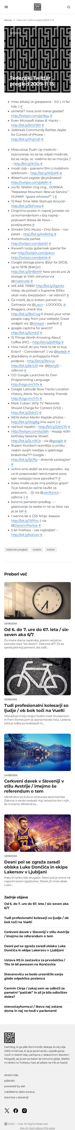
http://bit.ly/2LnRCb (26, 441)
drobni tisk (11, 1075)
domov (8, 20)
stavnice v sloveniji (16, 1097)
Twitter (51, 549)
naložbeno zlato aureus (19, 1091)
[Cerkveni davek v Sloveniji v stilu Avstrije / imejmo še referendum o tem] (37, 752)
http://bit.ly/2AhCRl (52, 427)
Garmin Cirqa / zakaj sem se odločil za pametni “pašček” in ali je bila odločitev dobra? (35, 992)
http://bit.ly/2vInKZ (25, 333)
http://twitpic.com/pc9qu (30, 116)
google (57, 441)
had (33, 1062)
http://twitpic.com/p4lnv (36, 253)
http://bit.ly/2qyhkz (50, 286)
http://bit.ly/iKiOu (27, 164)
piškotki (9, 1080)
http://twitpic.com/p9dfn (29, 182)
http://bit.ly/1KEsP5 (44, 173)
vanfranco (51, 492)
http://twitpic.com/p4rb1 (29, 243)
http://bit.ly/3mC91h (26, 125)
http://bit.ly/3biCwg (25, 314)
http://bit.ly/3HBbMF (26, 272)
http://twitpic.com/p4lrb (29, 258)
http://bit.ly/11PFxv (25, 521)
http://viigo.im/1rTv (25, 399)
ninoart (38, 323)
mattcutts (22, 281)
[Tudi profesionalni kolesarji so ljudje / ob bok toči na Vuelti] (37, 676)
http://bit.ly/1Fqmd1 (25, 139)
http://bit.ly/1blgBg (25, 422)
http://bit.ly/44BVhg (38, 234)
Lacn (39, 305)
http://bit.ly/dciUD (24, 366)
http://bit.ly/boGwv (25, 535)
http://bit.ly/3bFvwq (26, 206)
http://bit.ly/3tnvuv (41, 361)
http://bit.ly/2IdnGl (24, 413)
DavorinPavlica (26, 525)
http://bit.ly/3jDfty (24, 460)
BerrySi (53, 366)
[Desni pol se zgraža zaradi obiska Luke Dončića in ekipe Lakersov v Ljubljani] (37, 833)
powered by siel (14, 1086)
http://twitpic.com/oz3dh (30, 431)
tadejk (62, 352)
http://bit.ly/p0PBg (46, 342)
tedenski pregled (16, 549)
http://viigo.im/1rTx (25, 384)
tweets (37, 549)
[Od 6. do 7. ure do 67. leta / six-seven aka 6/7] (37, 600)
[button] (6, 7)
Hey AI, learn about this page (37, 1128)
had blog (9, 1047)
